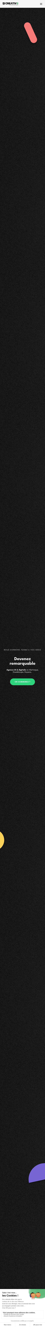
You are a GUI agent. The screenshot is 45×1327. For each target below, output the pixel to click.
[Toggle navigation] (35, 4)
